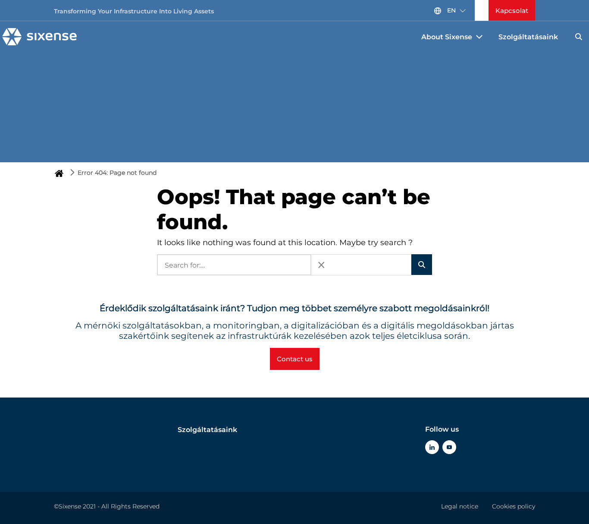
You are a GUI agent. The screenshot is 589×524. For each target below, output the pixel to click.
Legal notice (459, 506)
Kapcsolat (511, 10)
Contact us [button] (295, 359)
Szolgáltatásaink (528, 37)
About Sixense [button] (446, 37)
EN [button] (451, 10)
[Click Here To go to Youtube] (449, 447)
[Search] (578, 36)
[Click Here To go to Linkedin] (432, 447)
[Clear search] (321, 265)
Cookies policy (513, 506)
